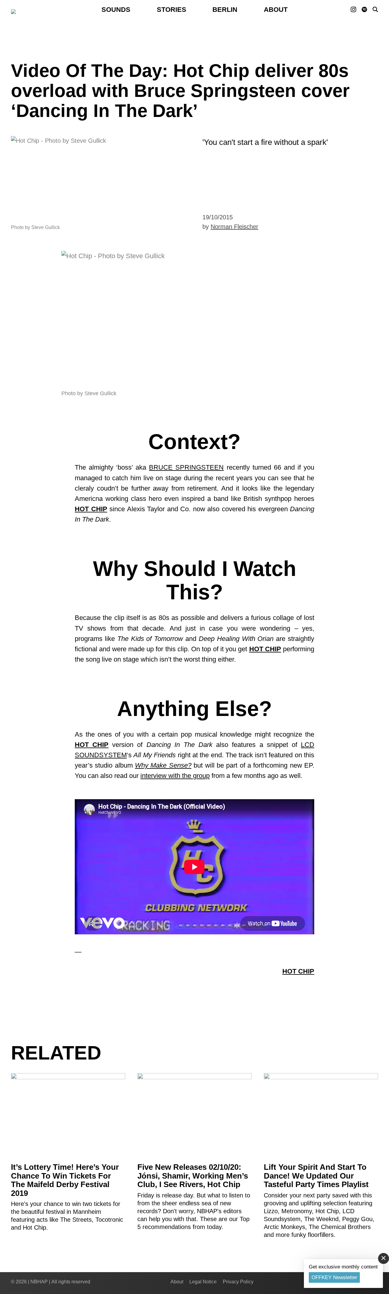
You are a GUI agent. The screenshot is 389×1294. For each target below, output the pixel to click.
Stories (171, 9)
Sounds (116, 9)
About (275, 9)
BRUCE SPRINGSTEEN (186, 467)
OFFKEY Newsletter (334, 1277)
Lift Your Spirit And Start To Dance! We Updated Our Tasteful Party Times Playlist (316, 1175)
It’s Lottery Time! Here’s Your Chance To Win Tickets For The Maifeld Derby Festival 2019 (65, 1180)
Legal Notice (203, 1281)
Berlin (224, 9)
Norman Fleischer (234, 226)
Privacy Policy (238, 1281)
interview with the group (175, 775)
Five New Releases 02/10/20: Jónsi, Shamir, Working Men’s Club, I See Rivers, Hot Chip (192, 1175)
